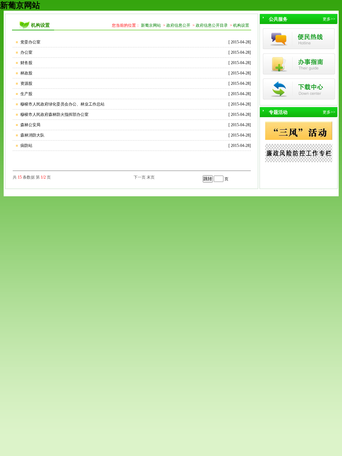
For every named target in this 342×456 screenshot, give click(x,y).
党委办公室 (29, 42)
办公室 (25, 52)
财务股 (25, 62)
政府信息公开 (178, 25)
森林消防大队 (31, 135)
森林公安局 (29, 125)
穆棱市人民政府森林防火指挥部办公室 (54, 114)
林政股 (25, 73)
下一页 (140, 177)
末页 (151, 177)
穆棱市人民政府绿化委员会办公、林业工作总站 (62, 104)
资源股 (25, 83)
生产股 (25, 93)
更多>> (329, 19)
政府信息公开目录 (212, 25)
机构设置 (241, 25)
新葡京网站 (20, 5)
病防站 (25, 145)
